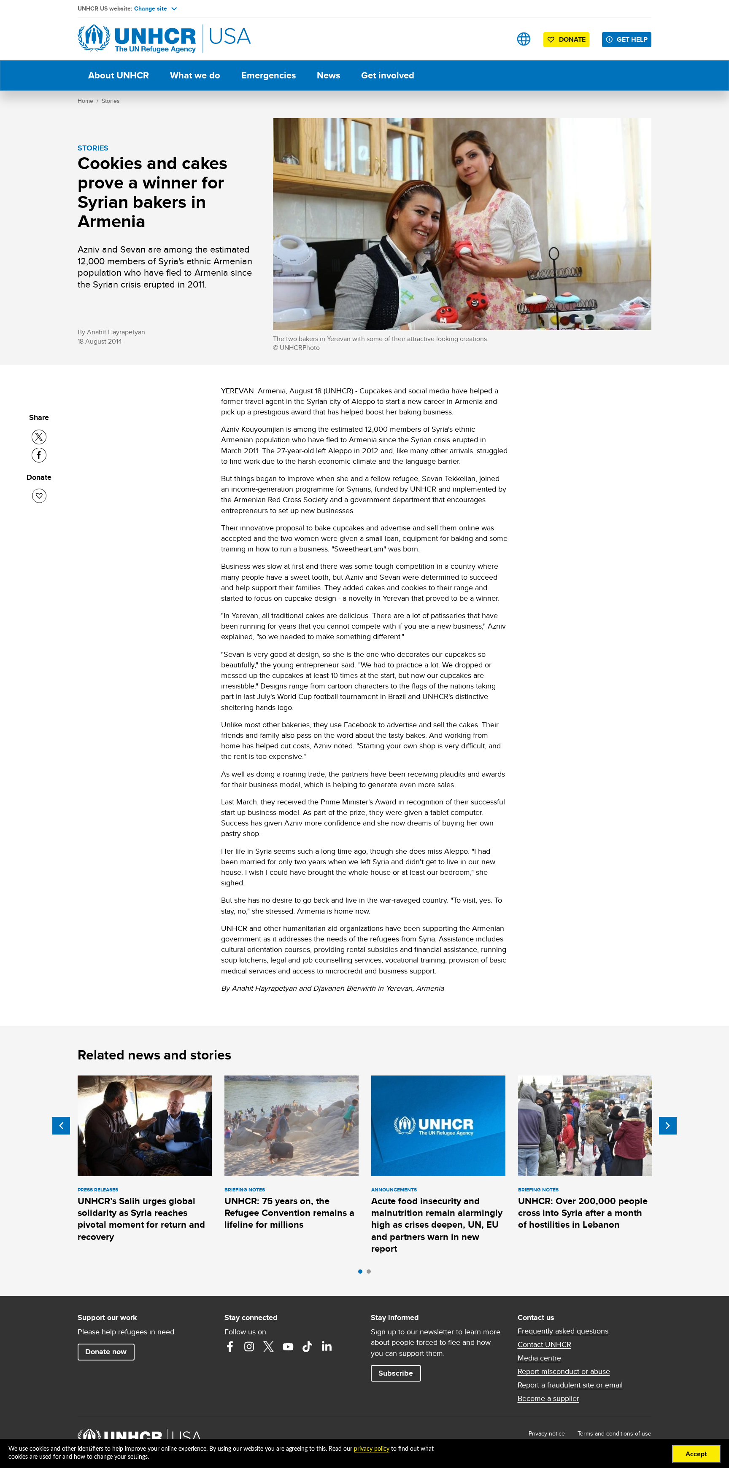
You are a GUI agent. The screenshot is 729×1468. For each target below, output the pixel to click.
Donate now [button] (106, 1351)
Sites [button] (524, 39)
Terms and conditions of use (614, 1433)
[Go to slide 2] (371, 1273)
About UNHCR (118, 75)
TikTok (307, 1346)
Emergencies (268, 75)
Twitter (268, 1346)
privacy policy (371, 1449)
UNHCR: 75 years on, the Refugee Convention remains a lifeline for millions (289, 1213)
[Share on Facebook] (39, 455)
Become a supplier (548, 1398)
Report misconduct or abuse (564, 1371)
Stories (111, 101)
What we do (195, 75)
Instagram (249, 1346)
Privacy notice (547, 1433)
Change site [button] (150, 8)
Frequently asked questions (563, 1331)
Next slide (668, 1126)
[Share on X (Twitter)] (39, 437)
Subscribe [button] (395, 1373)
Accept (696, 1454)
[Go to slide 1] (362, 1273)
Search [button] (497, 39)
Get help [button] (632, 39)
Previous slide (61, 1126)
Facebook (229, 1346)
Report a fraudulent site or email (570, 1385)
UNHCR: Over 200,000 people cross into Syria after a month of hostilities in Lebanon (583, 1213)
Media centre (539, 1358)
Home (85, 101)
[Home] (137, 39)
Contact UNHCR (544, 1344)
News (328, 75)
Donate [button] (572, 39)
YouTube (288, 1346)
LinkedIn (326, 1346)
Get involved (387, 75)
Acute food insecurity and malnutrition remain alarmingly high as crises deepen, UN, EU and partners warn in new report (436, 1225)
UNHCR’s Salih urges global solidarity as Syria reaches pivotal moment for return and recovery (141, 1219)
